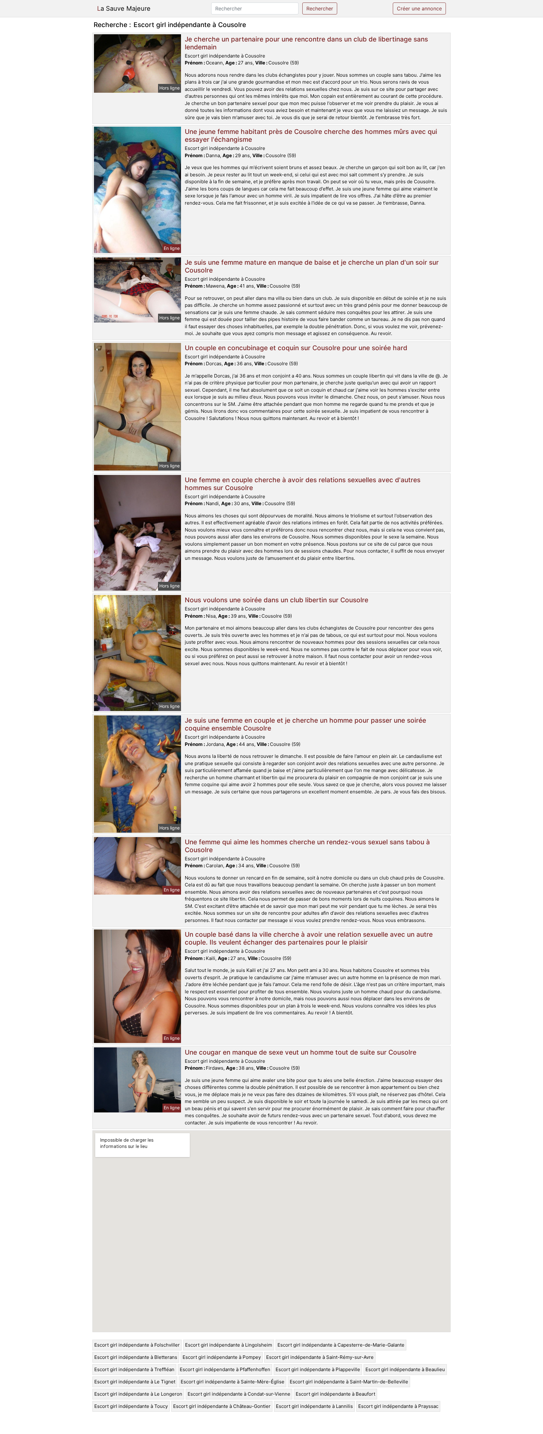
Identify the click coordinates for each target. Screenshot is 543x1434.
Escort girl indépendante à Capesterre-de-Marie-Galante (340, 1345)
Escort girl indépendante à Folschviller (137, 1345)
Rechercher (319, 8)
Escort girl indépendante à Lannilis (314, 1406)
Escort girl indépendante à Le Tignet (134, 1382)
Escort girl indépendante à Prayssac (398, 1406)
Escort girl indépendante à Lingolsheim (228, 1345)
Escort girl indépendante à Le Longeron (138, 1394)
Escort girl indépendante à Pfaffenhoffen (225, 1369)
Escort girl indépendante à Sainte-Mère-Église (232, 1382)
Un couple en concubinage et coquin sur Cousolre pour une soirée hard (296, 348)
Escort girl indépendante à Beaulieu (405, 1369)
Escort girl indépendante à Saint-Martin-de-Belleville (349, 1382)
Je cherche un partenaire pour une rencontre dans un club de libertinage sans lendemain (306, 43)
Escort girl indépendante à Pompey (222, 1357)
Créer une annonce (419, 8)
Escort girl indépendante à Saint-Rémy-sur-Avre (320, 1357)
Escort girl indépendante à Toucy (131, 1406)
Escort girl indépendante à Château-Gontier (222, 1406)
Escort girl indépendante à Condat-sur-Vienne (239, 1394)
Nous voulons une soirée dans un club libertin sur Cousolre (276, 600)
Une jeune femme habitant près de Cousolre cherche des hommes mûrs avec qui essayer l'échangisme (311, 135)
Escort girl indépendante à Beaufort (335, 1394)
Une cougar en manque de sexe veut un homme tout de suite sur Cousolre (300, 1052)
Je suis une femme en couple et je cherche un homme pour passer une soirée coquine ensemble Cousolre (305, 724)
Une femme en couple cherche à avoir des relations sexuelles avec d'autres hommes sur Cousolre (302, 484)
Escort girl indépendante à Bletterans (135, 1357)
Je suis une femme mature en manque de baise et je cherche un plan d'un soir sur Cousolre (312, 266)
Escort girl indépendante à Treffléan (134, 1369)
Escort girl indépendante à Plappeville (318, 1369)
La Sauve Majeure (124, 8)
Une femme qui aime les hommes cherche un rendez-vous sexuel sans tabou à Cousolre (307, 846)
